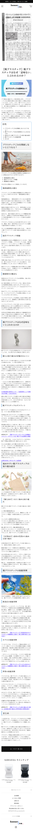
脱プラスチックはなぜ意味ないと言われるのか (17, 132)
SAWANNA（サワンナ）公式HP (11, 460)
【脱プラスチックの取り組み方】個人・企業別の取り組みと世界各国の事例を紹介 (16, 708)
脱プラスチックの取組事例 (13, 137)
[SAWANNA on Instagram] (16, 827)
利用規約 (16, 803)
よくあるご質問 (16, 798)
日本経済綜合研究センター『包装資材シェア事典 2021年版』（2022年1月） (16, 392)
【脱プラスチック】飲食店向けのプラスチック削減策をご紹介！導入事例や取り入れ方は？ (16, 634)
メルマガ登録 (16, 816)
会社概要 (16, 795)
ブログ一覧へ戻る (18, 749)
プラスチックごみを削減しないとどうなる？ (17, 129)
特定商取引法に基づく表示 (16, 808)
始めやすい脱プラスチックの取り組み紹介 (17, 135)
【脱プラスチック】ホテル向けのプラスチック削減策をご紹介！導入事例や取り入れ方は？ (16, 666)
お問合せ (16, 801)
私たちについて (16, 790)
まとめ (7, 139)
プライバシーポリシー (16, 806)
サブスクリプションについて (16, 811)
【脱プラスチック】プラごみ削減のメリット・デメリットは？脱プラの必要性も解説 (16, 435)
